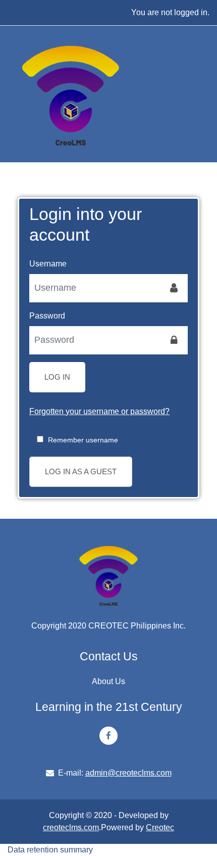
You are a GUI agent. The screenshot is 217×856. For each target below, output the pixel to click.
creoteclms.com (71, 827)
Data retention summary (50, 849)
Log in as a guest (81, 471)
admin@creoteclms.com (128, 773)
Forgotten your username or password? (99, 411)
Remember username (83, 440)
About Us (108, 681)
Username (48, 263)
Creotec (160, 827)
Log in (57, 377)
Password (47, 315)
